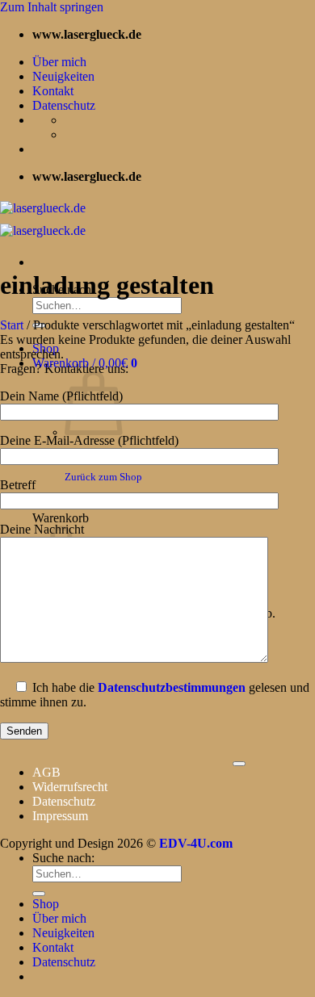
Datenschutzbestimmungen (172, 687)
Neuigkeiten (63, 76)
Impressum (60, 816)
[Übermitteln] (38, 893)
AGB (46, 772)
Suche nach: (63, 858)
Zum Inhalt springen (51, 7)
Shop (45, 904)
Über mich (59, 62)
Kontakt (53, 91)
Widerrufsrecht (69, 787)
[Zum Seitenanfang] (239, 763)
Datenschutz (63, 105)
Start (11, 325)
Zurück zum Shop (103, 477)
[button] (84, 363)
